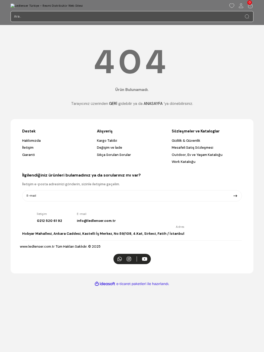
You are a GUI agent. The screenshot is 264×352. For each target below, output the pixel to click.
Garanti (28, 155)
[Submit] (235, 196)
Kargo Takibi (107, 140)
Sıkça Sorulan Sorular (114, 155)
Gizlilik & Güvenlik (186, 140)
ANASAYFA (153, 103)
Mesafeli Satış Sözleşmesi (192, 147)
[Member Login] (241, 6)
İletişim (28, 147)
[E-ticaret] (131, 284)
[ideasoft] (105, 284)
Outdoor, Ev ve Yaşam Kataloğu (197, 155)
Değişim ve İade (109, 147)
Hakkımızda (31, 140)
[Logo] (47, 5)
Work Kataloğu (183, 162)
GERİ (113, 103)
